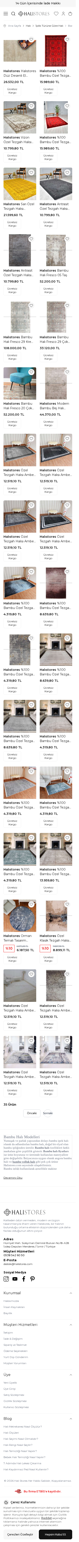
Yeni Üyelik (10, 1382)
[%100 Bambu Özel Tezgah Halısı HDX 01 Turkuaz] (20, 849)
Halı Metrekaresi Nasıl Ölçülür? (23, 1426)
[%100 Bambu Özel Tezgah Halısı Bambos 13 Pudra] (56, 583)
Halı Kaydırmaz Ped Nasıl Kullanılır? (26, 1469)
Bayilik (8, 1313)
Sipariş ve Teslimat (15, 1344)
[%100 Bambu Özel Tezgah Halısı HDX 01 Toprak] (56, 849)
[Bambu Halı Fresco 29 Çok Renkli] (56, 317)
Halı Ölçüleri (11, 1432)
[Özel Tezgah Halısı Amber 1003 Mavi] (56, 1052)
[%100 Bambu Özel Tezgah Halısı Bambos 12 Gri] (20, 649)
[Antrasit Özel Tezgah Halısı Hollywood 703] (20, 250)
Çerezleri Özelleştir (20, 1534)
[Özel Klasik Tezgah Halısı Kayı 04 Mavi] (56, 916)
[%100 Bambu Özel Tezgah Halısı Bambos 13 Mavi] (20, 583)
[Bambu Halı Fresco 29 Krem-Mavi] (20, 317)
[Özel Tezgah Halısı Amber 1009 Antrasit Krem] (56, 450)
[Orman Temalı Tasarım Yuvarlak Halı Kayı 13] (20, 916)
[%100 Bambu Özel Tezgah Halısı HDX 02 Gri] (20, 783)
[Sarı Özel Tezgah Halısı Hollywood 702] (20, 184)
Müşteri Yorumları (15, 1363)
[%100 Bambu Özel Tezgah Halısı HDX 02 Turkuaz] (56, 783)
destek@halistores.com (18, 1264)
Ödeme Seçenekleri (15, 1351)
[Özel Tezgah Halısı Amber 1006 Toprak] (56, 985)
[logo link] (34, 13)
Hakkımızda (11, 1301)
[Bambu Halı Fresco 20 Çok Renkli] (20, 383)
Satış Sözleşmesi (14, 1394)
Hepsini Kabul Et (55, 1534)
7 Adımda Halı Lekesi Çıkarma (22, 1463)
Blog (8, 1419)
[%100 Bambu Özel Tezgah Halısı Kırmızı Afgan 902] (56, 117)
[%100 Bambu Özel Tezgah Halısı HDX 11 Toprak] (56, 649)
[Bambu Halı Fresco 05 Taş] (56, 250)
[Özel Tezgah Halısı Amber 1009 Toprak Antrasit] (20, 450)
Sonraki (48, 1113)
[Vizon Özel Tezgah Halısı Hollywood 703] (20, 117)
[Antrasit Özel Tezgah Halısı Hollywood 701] (56, 184)
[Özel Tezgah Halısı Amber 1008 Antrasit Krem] (56, 516)
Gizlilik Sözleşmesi (15, 1401)
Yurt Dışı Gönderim (16, 1357)
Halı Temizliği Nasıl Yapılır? (20, 1451)
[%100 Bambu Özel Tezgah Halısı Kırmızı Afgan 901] (56, 51)
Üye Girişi (10, 1388)
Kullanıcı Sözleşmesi (16, 1407)
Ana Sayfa (14, 25)
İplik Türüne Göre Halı (49, 25)
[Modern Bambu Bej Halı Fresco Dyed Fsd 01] (56, 383)
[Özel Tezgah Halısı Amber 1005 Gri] (20, 1052)
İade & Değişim (13, 1338)
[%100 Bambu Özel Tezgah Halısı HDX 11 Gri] (20, 716)
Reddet (46, 1518)
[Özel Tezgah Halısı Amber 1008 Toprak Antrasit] (20, 516)
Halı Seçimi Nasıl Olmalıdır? (21, 1438)
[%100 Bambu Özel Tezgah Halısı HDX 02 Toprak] (56, 716)
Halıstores (12, 71)
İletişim (8, 1332)
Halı (28, 25)
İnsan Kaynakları (14, 1307)
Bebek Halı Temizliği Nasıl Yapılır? (24, 1457)
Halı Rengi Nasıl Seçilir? (18, 1445)
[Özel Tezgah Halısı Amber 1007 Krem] (20, 985)
